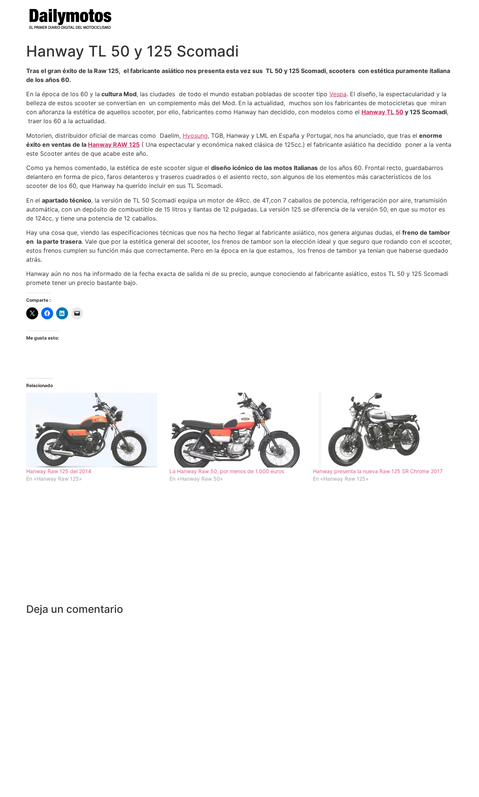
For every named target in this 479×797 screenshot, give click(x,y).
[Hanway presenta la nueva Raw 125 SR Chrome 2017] (381, 430)
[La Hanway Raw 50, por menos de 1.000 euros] (237, 430)
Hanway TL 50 (382, 112)
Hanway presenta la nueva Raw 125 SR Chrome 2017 (378, 471)
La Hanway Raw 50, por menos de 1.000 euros (227, 471)
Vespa (338, 94)
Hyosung (195, 135)
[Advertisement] (239, 547)
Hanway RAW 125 (114, 144)
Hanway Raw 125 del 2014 (58, 471)
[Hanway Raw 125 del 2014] (94, 430)
